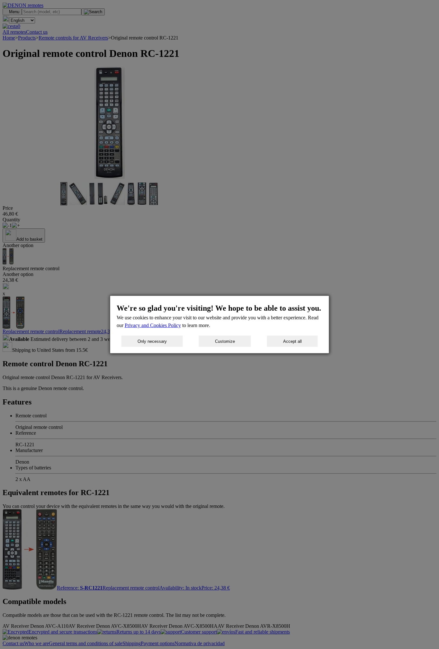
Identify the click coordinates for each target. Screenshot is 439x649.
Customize (225, 341)
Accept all (292, 341)
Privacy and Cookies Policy (153, 325)
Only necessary (152, 341)
